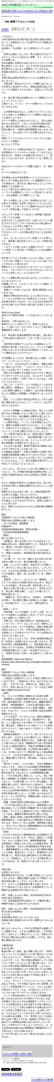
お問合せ (43, 11)
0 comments (16, 16)
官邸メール (17, 11)
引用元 (5, 29)
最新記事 (6, 11)
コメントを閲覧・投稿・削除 (17, 1053)
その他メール (30, 11)
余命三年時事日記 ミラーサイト (19, 5)
